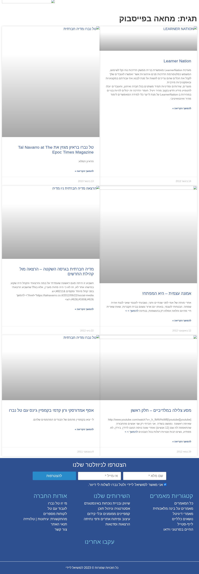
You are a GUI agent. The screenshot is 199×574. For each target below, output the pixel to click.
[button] (194, 5)
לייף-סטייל (185, 524)
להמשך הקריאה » (181, 108)
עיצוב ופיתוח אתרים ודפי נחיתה (107, 519)
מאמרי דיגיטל (183, 514)
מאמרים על (184, 509)
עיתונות (43, 519)
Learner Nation (177, 61)
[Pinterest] (96, 552)
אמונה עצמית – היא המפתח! (166, 293)
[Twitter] (109, 552)
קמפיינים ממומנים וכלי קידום (108, 514)
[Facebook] (116, 552)
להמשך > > (132, 310)
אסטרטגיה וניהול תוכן (114, 509)
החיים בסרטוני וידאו (178, 529)
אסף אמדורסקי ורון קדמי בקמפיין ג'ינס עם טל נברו (51, 410)
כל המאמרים (183, 503)
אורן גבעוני (33, 567)
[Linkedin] (89, 552)
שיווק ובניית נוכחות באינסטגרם (107, 503)
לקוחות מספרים (55, 514)
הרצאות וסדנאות (118, 524)
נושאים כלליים (182, 519)
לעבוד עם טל (57, 509)
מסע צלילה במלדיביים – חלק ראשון (161, 410)
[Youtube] (82, 552)
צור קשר (61, 529)
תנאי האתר (59, 524)
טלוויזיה (29, 519)
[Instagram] (103, 552)
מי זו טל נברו (57, 503)
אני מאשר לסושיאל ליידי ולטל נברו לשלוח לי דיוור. (125, 485)
